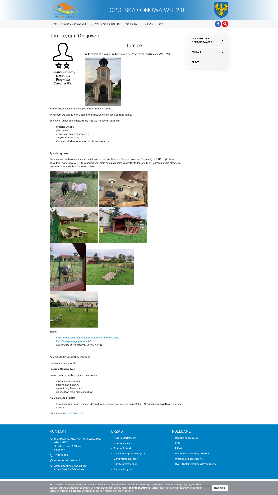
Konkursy (131, 24)
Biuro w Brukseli (122, 448)
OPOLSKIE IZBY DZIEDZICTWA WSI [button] (202, 40)
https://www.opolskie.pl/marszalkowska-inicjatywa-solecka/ (88, 337)
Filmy (195, 62)
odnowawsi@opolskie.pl (67, 460)
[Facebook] (218, 24)
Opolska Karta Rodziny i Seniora (192, 453)
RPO (177, 443)
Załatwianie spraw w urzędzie (129, 453)
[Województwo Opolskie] (221, 10)
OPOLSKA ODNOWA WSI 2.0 (147, 10)
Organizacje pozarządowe (189, 458)
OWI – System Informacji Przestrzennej (196, 464)
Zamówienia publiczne (126, 458)
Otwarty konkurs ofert (106, 24)
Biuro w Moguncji (123, 443)
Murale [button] (196, 52)
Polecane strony (153, 24)
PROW (178, 448)
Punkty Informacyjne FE (126, 464)
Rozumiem (220, 487)
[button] (225, 24)
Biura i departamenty (125, 438)
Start (54, 24)
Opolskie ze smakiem (186, 438)
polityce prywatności (140, 487)
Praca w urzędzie (123, 469)
